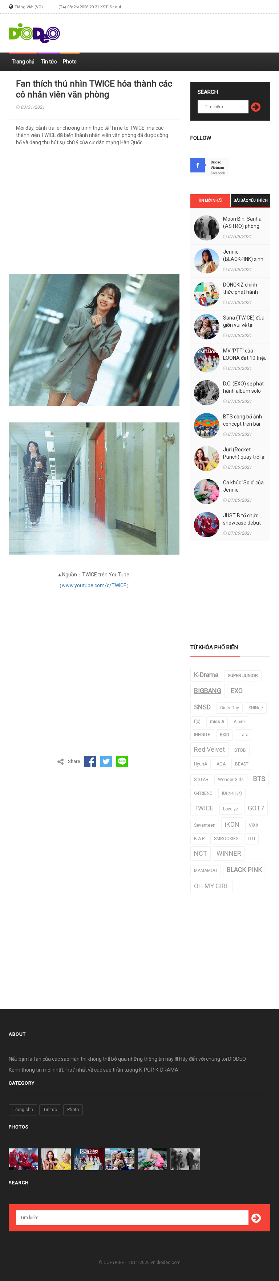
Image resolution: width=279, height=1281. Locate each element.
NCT (200, 853)
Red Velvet (209, 749)
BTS (259, 779)
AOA (221, 764)
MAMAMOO (205, 870)
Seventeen (204, 825)
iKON (232, 824)
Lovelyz (230, 808)
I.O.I (251, 838)
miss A (217, 721)
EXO (237, 690)
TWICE (204, 808)
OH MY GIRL (211, 886)
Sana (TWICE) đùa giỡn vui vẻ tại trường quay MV (243, 325)
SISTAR (201, 779)
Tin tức (49, 61)
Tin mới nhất (210, 201)
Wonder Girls (231, 779)
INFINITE (202, 734)
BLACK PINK (244, 869)
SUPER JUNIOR (243, 675)
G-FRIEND (203, 793)
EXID (224, 734)
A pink (240, 721)
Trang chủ (23, 61)
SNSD (202, 707)
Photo (70, 61)
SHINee (255, 707)
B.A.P (199, 838)
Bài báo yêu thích (251, 201)
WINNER (229, 853)
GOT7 (256, 808)
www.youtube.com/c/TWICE (94, 585)
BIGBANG (207, 690)
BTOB (240, 750)
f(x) (197, 721)
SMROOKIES (226, 838)
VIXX (254, 825)
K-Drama (206, 675)
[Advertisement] (185, 30)
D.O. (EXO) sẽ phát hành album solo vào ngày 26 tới (243, 391)
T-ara (243, 734)
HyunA (200, 764)
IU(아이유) (232, 793)
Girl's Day (229, 707)
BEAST (241, 764)
